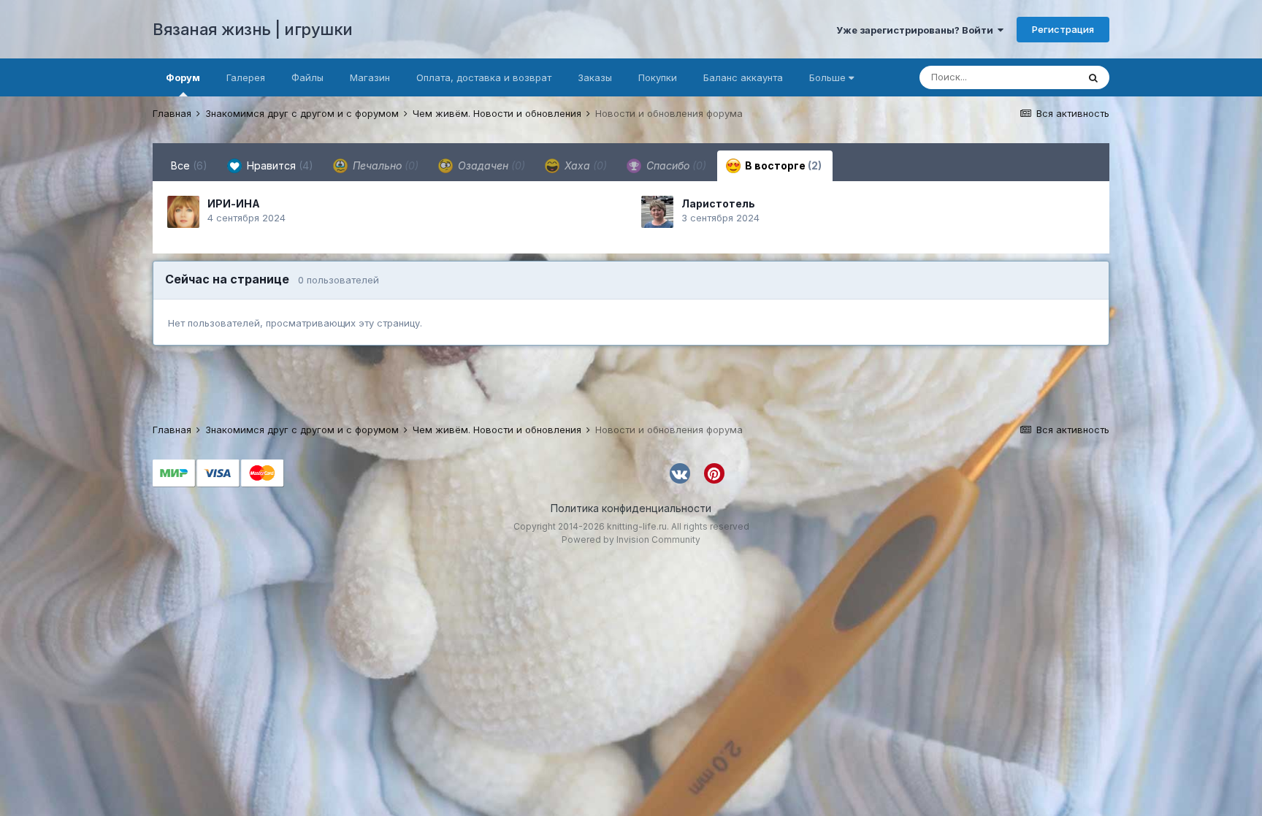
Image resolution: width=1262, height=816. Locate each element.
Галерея (245, 77)
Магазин (370, 77)
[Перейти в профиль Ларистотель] (657, 212)
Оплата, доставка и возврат (483, 77)
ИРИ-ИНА (233, 203)
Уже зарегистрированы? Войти (917, 30)
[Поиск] (1093, 77)
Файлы (307, 77)
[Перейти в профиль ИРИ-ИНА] (183, 212)
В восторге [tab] (782, 165)
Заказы (595, 77)
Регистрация (1063, 29)
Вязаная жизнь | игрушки (253, 29)
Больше (827, 77)
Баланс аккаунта (743, 77)
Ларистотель (718, 203)
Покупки (657, 77)
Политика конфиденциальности (631, 508)
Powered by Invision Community (631, 539)
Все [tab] (189, 165)
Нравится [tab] (278, 165)
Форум (183, 77)
